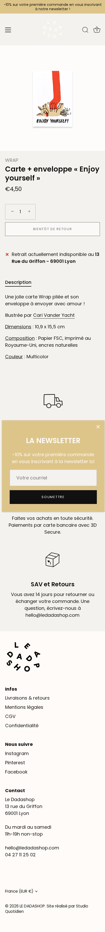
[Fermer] (98, 426)
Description (18, 282)
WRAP (11, 160)
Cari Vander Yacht (54, 315)
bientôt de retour (52, 229)
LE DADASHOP (32, 906)
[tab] (20, 282)
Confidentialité (21, 725)
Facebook (16, 772)
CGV (10, 716)
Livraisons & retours (27, 698)
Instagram (17, 753)
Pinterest (15, 762)
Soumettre (53, 497)
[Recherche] (85, 30)
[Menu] (8, 30)
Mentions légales (24, 707)
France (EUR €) (19, 891)
